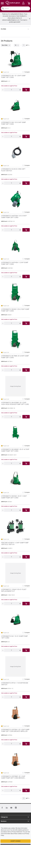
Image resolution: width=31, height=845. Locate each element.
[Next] (29, 45)
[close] (29, 18)
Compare (27, 72)
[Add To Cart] (26, 89)
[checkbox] (23, 72)
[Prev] (21, 45)
